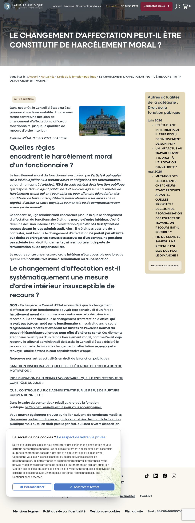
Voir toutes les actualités (165, 266)
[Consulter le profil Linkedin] (155, 476)
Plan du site (134, 511)
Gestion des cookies (105, 511)
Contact (146, 496)
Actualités (111, 6)
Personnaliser (34, 487)
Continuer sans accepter (27, 477)
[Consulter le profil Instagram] (174, 476)
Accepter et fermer (86, 487)
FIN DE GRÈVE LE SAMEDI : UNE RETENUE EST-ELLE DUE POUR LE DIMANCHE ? (167, 246)
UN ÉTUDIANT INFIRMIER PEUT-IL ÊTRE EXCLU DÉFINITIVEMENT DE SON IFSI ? (168, 134)
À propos (69, 6)
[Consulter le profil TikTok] (147, 476)
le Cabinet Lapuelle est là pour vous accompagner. (63, 407)
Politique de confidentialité (64, 511)
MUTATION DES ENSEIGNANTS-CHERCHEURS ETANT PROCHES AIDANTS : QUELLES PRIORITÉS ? (167, 190)
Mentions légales (26, 511)
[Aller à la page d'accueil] (23, 6)
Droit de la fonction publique (76, 76)
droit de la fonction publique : (86, 358)
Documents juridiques (88, 6)
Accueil (57, 6)
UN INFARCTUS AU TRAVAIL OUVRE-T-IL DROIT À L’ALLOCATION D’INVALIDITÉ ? (168, 158)
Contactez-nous (154, 6)
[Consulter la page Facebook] (165, 476)
